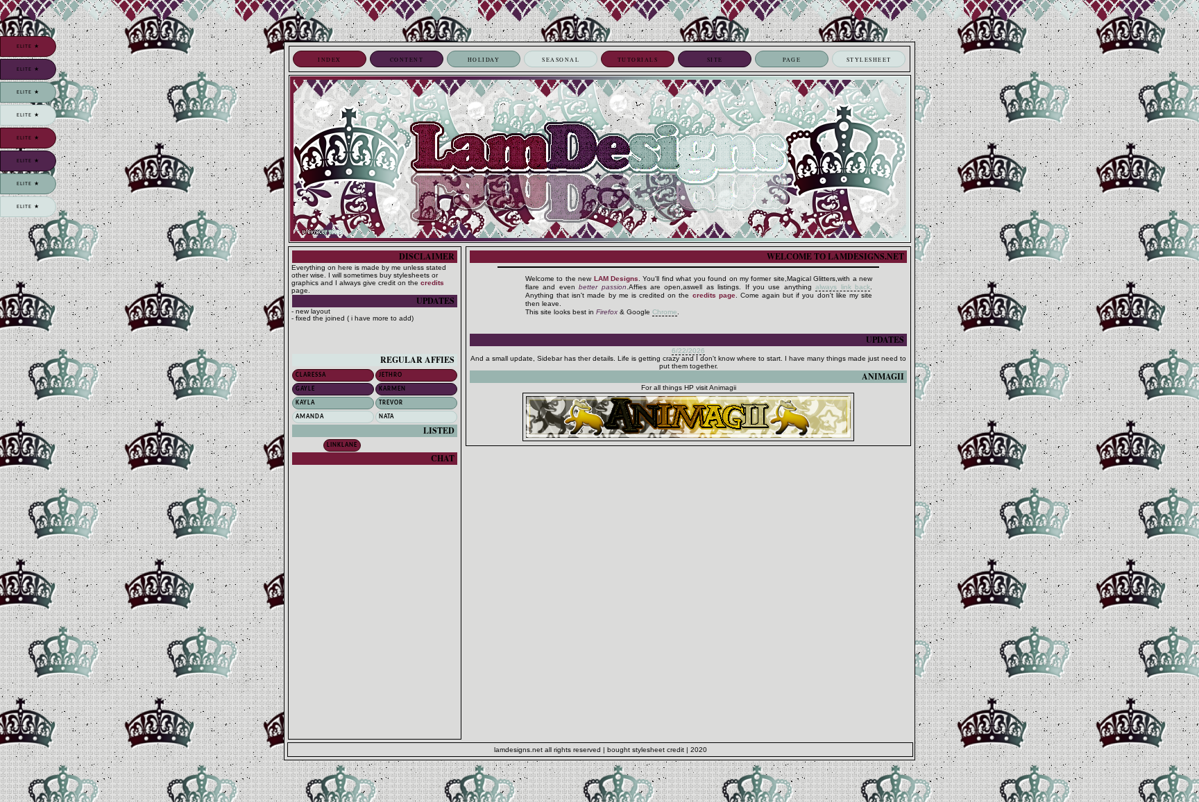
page (792, 59)
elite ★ (28, 46)
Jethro (390, 375)
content (407, 59)
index (329, 59)
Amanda (310, 416)
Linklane (342, 445)
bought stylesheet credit (645, 749)
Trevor (391, 403)
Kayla (305, 403)
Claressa (311, 375)
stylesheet (869, 59)
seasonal (560, 59)
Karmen (392, 389)
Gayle (305, 389)
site (715, 59)
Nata (386, 416)
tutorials (638, 59)
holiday (484, 59)
